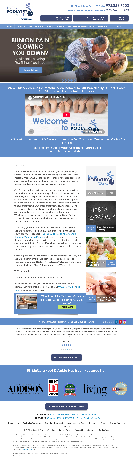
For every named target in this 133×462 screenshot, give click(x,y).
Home (10, 26)
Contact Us (66, 426)
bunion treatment (82, 437)
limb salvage (100, 439)
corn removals (50, 441)
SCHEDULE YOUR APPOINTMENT (62, 18)
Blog (103, 423)
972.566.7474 (65, 286)
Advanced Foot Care (76, 423)
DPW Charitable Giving (33, 430)
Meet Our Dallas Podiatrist (29, 423)
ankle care (16, 437)
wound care (109, 439)
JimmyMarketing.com (29, 456)
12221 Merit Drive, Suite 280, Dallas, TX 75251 (73, 414)
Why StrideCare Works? (80, 26)
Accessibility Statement (84, 430)
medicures (41, 441)
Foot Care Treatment (54, 423)
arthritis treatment (20, 441)
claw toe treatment (64, 439)
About (19, 26)
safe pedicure (32, 441)
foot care (110, 435)
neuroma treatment (78, 439)
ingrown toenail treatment (30, 439)
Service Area (104, 430)
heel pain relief (91, 439)
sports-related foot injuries (66, 437)
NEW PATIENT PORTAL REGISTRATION (96, 18)
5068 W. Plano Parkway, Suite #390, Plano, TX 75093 (73, 417)
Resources (103, 26)
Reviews (92, 423)
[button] (61, 349)
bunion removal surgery (97, 437)
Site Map (51, 430)
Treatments (35, 26)
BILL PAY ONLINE (122, 18)
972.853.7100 (117, 5)
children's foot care (49, 437)
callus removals (61, 441)
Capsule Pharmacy (117, 423)
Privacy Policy (64, 430)
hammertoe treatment (48, 439)
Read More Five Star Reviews (66, 357)
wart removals (72, 441)
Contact (119, 26)
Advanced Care (54, 26)
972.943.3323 (117, 10)
